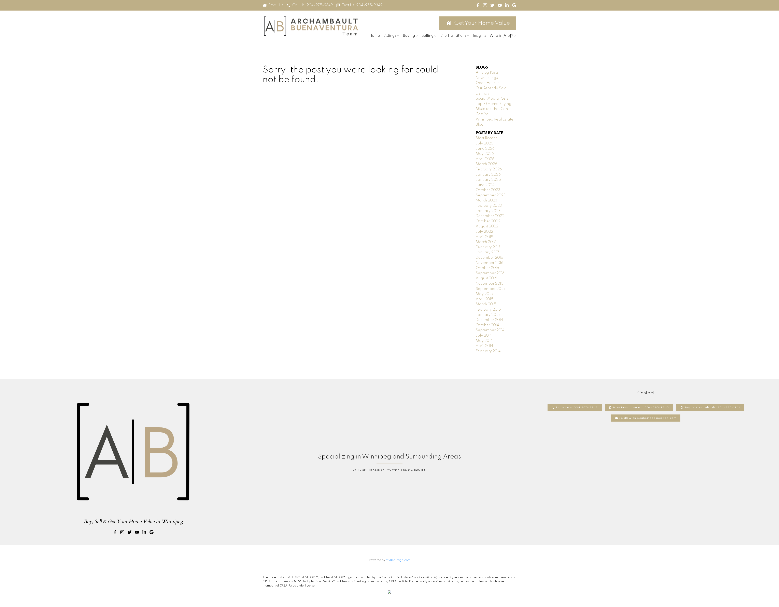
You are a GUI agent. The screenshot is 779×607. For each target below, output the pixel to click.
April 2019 (484, 237)
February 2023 (489, 206)
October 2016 (487, 268)
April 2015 (484, 299)
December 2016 (489, 257)
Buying (409, 36)
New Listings (487, 78)
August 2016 (486, 278)
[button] (273, 5)
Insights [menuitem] (479, 36)
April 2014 (484, 346)
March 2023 (486, 200)
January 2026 (488, 175)
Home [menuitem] (374, 36)
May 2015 (484, 294)
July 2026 (484, 143)
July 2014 (484, 335)
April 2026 (485, 159)
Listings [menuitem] (389, 36)
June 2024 (485, 185)
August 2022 (487, 226)
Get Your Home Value (482, 23)
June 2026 (485, 149)
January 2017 (487, 252)
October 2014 (487, 325)
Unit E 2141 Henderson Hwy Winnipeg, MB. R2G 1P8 (389, 470)
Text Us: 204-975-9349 (362, 5)
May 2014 (484, 341)
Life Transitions (453, 36)
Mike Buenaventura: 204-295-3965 (641, 407)
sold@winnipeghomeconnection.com (648, 418)
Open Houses (487, 83)
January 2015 (488, 315)
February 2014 (488, 351)
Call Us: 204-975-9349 (312, 5)
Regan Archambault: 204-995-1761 (712, 407)
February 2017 (488, 247)
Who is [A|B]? (501, 36)
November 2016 (489, 263)
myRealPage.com (398, 560)
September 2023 (491, 195)
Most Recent (486, 138)
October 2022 (488, 221)
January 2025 (488, 180)
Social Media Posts (492, 98)
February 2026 (489, 169)
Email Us (275, 5)
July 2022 (484, 232)
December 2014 (489, 320)
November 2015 (490, 283)
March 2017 (486, 242)
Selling (428, 36)
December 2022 (490, 216)
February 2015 (488, 309)
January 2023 (488, 211)
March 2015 (486, 304)
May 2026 (485, 154)
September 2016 (490, 273)
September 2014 (490, 330)
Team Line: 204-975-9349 (577, 407)
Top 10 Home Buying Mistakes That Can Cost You (493, 109)
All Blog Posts (487, 72)
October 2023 (488, 190)
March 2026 (486, 164)
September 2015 (490, 289)
